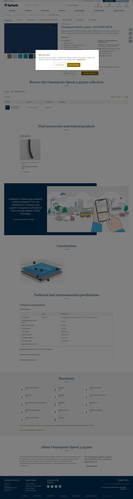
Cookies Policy (81, 59)
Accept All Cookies (73, 64)
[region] (67, 60)
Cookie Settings (59, 64)
